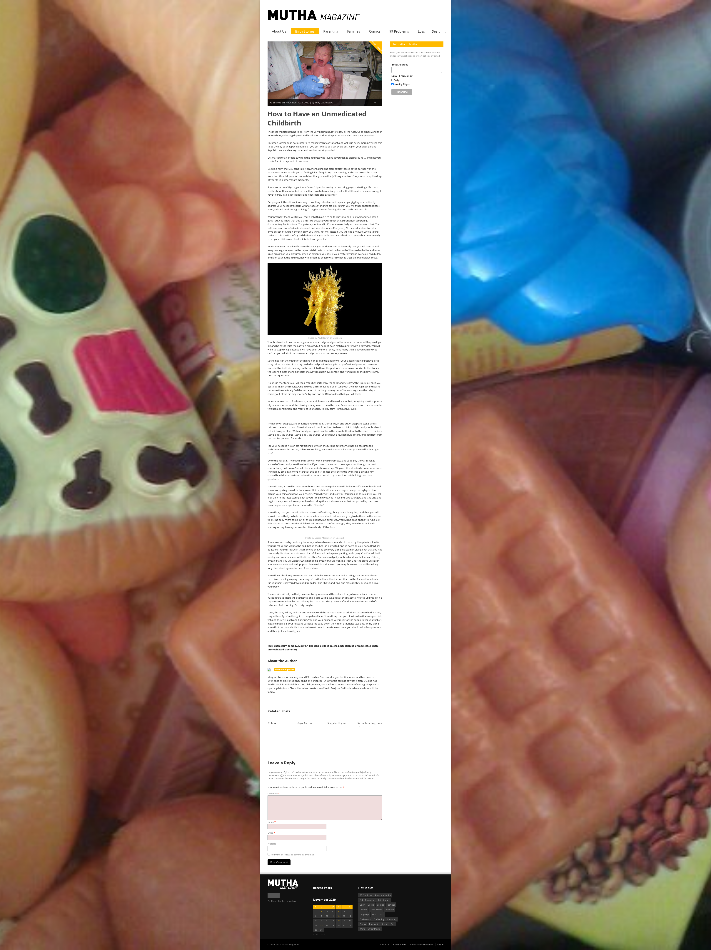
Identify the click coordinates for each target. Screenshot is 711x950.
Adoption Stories (383, 895)
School (385, 924)
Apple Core (303, 723)
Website (272, 843)
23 (321, 925)
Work (362, 928)
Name (272, 821)
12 (338, 916)
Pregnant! (373, 924)
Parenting (330, 31)
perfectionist (346, 645)
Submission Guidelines (421, 944)
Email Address (399, 64)
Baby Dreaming (367, 900)
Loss (421, 31)
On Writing (379, 919)
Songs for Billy (335, 723)
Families (353, 31)
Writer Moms (374, 928)
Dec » (323, 934)
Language (364, 914)
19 (338, 920)
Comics (374, 31)
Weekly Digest (402, 84)
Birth (270, 723)
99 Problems (399, 31)
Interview (389, 909)
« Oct (315, 934)
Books (371, 904)
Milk (382, 914)
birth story (280, 645)
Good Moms (376, 909)
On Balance (365, 919)
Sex (393, 924)
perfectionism (328, 645)
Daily (397, 80)
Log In (440, 944)
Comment (274, 793)
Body (362, 904)
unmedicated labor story (282, 649)
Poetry (363, 924)
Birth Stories (304, 31)
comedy (292, 645)
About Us (279, 31)
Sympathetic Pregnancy (370, 723)
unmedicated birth (366, 645)
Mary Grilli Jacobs (308, 645)
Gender (363, 909)
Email (271, 832)
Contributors (399, 944)
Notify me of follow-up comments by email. (292, 854)
